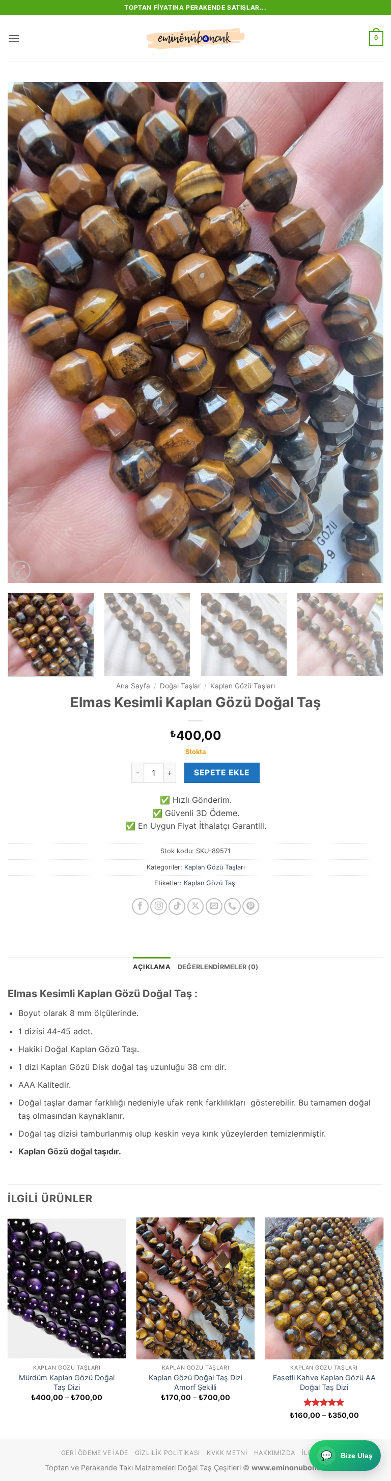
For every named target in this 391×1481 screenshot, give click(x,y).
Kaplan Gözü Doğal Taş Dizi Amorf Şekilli (195, 1382)
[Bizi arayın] (232, 906)
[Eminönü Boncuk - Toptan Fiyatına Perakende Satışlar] (195, 38)
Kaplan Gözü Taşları (242, 686)
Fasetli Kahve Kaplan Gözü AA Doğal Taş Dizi (324, 1382)
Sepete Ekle (221, 772)
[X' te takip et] (195, 906)
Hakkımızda (274, 1453)
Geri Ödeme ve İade (94, 1453)
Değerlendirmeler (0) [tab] (218, 967)
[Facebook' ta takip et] (140, 906)
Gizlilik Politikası (167, 1453)
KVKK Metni (227, 1453)
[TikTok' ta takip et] (177, 906)
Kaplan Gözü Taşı (210, 883)
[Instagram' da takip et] (158, 906)
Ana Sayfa (133, 686)
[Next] (363, 332)
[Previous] (28, 332)
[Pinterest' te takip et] (250, 906)
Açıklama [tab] (152, 967)
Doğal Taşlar (180, 686)
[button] (14, 38)
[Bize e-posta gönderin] (214, 906)
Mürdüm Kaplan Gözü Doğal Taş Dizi (67, 1382)
